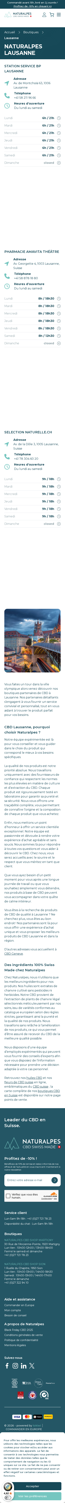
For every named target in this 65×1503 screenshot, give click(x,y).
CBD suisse (40, 1086)
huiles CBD (34, 1078)
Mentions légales (15, 1345)
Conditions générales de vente (23, 1335)
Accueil (9, 32)
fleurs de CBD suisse (18, 1082)
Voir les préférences (32, 1496)
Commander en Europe (19, 1305)
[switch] (8, 1498)
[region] (32, 206)
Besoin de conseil (15, 1315)
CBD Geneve (13, 953)
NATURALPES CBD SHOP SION (25, 1264)
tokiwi (37, 1425)
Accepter (32, 1486)
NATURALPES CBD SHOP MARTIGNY (28, 1240)
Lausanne (11, 38)
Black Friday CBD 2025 (18, 1330)
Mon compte (12, 1310)
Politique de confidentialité (21, 1340)
